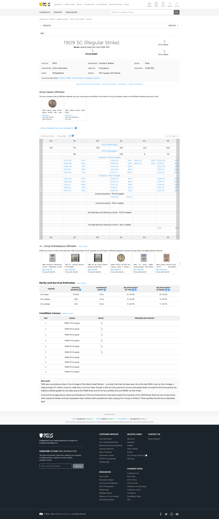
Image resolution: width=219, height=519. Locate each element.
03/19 (74, 169)
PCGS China (132, 480)
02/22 (168, 166)
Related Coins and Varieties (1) (57, 128)
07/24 (74, 161)
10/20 (168, 172)
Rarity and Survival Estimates (88, 84)
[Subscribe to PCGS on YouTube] (177, 514)
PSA (128, 500)
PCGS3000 (122, 419)
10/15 (168, 191)
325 (121, 148)
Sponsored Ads (109, 414)
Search (170, 6)
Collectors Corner (134, 490)
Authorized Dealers (106, 500)
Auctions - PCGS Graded (109, 157)
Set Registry (102, 4)
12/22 (121, 172)
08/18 (144, 163)
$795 (168, 228)
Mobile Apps (104, 490)
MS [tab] (42, 33)
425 (144, 148)
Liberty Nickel (62, 19)
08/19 (74, 188)
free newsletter (67, 451)
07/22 (121, 182)
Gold (74, 419)
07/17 (168, 188)
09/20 (74, 166)
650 (168, 148)
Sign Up (78, 466)
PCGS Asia (131, 477)
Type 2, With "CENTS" (77, 19)
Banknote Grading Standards (110, 445)
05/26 (121, 161)
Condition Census (109, 84)
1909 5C (89, 19)
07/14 (74, 191)
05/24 (168, 161)
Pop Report (89, 4)
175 (74, 148)
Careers (130, 445)
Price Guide (70, 4)
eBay (62, 136)
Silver (99, 419)
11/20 (168, 169)
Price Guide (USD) (109, 144)
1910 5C (172, 26)
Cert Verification (105, 439)
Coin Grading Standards (108, 442)
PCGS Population (109, 151)
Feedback (103, 462)
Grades (47, 136)
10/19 (121, 188)
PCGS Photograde (106, 486)
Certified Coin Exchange (136, 486)
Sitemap (130, 459)
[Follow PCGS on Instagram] (172, 514)
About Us (130, 439)
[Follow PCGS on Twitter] (166, 514)
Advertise (130, 442)
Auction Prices (115, 4)
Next (178, 189)
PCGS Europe (132, 483)
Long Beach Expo (134, 496)
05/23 (121, 163)
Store (156, 6)
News (126, 4)
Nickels (52, 19)
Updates (57, 12)
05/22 (144, 161)
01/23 (121, 179)
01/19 (168, 185)
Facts (79, 4)
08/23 (74, 163)
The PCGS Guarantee (107, 459)
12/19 (168, 182)
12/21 (74, 185)
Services (58, 4)
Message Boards (105, 493)
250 (98, 148)
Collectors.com (133, 473)
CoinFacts (44, 12)
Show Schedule (105, 452)
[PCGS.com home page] (45, 4)
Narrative (123, 84)
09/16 (121, 191)
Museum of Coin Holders (109, 496)
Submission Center (106, 455)
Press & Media (132, 449)
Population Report (106, 480)
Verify (163, 6)
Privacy (130, 452)
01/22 (121, 185)
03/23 (74, 179)
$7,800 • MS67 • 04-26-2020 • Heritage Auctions (79, 78)
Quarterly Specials (106, 449)
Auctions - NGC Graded (109, 175)
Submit (149, 6)
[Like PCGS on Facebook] (161, 514)
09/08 (121, 197)
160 (51, 148)
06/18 (74, 172)
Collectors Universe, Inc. (63, 514)
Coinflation (131, 493)
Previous (41, 189)
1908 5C (47, 26)
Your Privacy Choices (135, 455)
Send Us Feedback (136, 84)
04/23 (121, 166)
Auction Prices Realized (108, 483)
